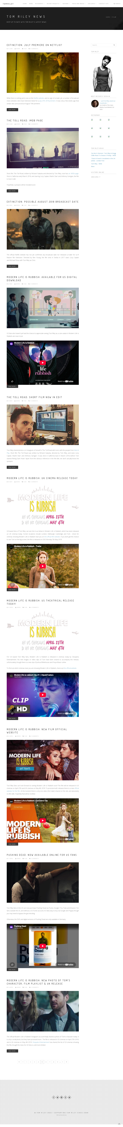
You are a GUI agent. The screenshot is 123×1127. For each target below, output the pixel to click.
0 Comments (34, 48)
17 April (11, 858)
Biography (39, 3)
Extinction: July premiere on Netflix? (34, 44)
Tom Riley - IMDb (96, 164)
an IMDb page (73, 173)
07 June (10, 124)
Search (118, 3)
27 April (11, 607)
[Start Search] (114, 45)
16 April (11, 987)
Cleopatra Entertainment (40, 1042)
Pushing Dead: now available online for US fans (42, 854)
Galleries (92, 3)
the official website (70, 668)
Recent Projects (53, 3)
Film (25, 48)
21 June (10, 48)
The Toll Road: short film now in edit (34, 397)
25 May (10, 205)
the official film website (52, 537)
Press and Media (78, 3)
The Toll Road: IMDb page (25, 120)
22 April (11, 736)
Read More (12, 109)
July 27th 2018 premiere (47, 101)
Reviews (66, 3)
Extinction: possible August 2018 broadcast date (43, 201)
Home (25, 3)
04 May (10, 481)
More (92, 166)
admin (18, 48)
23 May (10, 284)
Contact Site (103, 3)
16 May (10, 401)
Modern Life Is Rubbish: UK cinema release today (42, 478)
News (31, 3)
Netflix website (39, 98)
